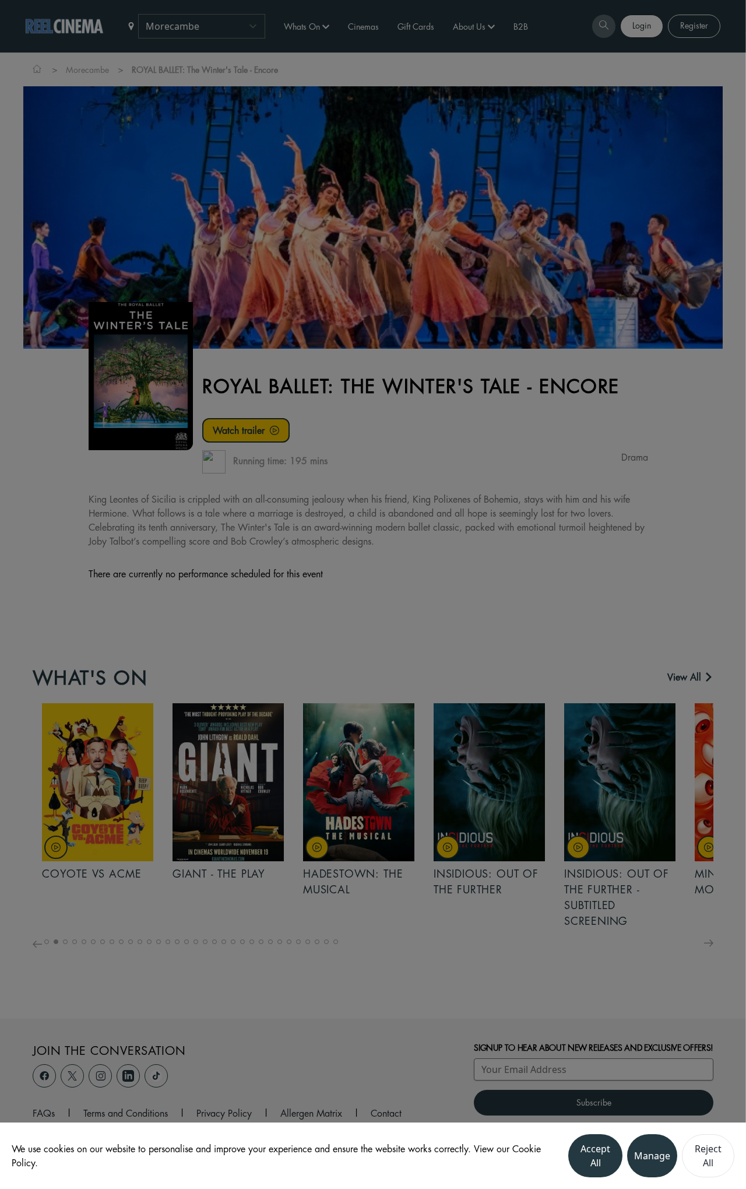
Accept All (595, 1155)
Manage (652, 1155)
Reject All (708, 1155)
